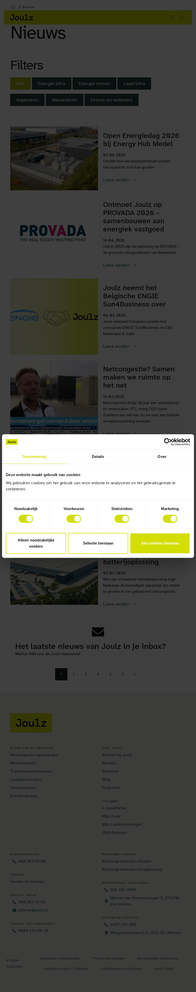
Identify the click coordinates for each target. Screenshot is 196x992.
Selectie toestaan (98, 543)
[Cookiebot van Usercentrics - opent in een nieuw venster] (167, 442)
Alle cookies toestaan (160, 543)
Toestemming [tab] (34, 456)
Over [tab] (161, 456)
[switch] (74, 519)
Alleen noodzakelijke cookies (36, 543)
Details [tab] (98, 456)
